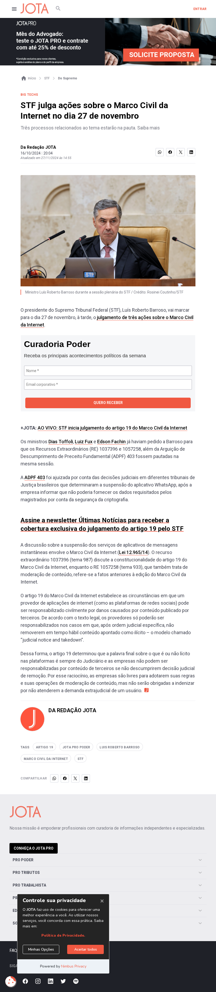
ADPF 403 (34, 477)
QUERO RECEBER (108, 403)
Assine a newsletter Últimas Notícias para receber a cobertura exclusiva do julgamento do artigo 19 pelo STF (102, 524)
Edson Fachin (111, 441)
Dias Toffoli (60, 441)
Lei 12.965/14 (133, 552)
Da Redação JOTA (38, 147)
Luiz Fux (83, 441)
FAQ (13, 950)
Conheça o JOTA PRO (33, 848)
